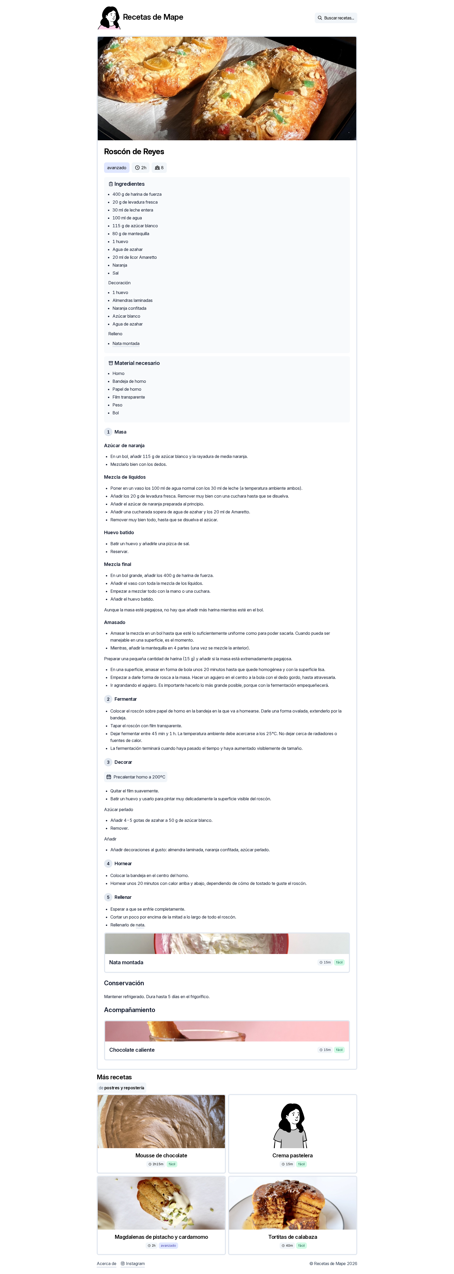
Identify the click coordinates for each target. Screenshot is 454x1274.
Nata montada (126, 343)
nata (140, 924)
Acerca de (106, 1263)
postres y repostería (121, 1087)
